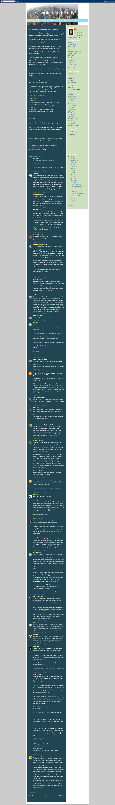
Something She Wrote (73, 125)
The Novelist (36, 479)
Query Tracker (71, 46)
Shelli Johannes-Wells (73, 94)
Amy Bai (70, 91)
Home (46, 796)
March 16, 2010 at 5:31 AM (39, 477)
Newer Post (31, 796)
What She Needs (72, 134)
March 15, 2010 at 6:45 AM (39, 369)
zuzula (34, 622)
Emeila (34, 646)
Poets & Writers (72, 64)
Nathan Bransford (72, 66)
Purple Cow (36, 294)
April (72, 177)
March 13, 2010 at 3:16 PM (39, 232)
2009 (71, 203)
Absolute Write (71, 67)
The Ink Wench (72, 96)
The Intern (70, 42)
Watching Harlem (72, 131)
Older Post (61, 796)
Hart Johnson (36, 440)
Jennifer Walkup (37, 397)
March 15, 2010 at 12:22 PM (39, 395)
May (72, 174)
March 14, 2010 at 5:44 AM (39, 242)
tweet (60, 32)
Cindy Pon (70, 100)
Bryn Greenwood (72, 105)
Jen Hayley (71, 78)
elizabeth (35, 674)
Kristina (35, 371)
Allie (34, 634)
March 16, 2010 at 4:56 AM (39, 438)
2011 (71, 156)
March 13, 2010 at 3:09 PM (39, 192)
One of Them (36, 754)
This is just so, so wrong (77, 193)
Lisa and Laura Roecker (74, 89)
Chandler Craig (71, 104)
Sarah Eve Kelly (72, 84)
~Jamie (34, 407)
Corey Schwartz (72, 82)
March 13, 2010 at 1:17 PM (39, 163)
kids (38, 150)
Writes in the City (58, 12)
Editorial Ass (71, 49)
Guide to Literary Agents (74, 53)
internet (34, 150)
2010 (71, 158)
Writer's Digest (71, 58)
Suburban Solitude (72, 132)
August (73, 168)
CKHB (34, 494)
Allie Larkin (71, 107)
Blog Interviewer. (37, 335)
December (74, 160)
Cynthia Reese (36, 596)
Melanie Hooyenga (38, 359)
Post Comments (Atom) (41, 799)
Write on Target (72, 122)
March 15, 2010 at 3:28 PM (39, 405)
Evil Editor (70, 62)
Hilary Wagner (71, 76)
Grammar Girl (71, 55)
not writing (41, 150)
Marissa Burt (71, 87)
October (73, 164)
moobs (34, 100)
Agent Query (71, 60)
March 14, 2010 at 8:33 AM (39, 277)
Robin (34, 173)
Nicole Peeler (71, 109)
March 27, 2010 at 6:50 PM (39, 790)
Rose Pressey (71, 113)
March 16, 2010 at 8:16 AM (39, 517)
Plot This (70, 75)
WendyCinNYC (36, 518)
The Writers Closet (72, 118)
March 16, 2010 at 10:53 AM (39, 594)
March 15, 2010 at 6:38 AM (39, 320)
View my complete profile (74, 37)
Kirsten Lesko (36, 194)
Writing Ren (71, 93)
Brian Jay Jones (72, 114)
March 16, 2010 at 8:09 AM (39, 492)
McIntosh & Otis (72, 44)
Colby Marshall (71, 123)
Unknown (35, 552)
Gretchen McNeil (72, 116)
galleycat (70, 48)
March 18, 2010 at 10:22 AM (39, 746)
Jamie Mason (71, 111)
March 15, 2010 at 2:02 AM (39, 293)
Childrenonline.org (40, 41)
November (74, 162)
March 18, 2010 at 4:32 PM (39, 753)
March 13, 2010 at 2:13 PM (39, 171)
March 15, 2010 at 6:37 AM (39, 314)
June (72, 172)
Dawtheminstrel (72, 98)
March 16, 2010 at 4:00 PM (39, 644)
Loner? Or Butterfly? (76, 195)
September (74, 166)
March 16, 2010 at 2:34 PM (39, 620)
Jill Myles (70, 80)
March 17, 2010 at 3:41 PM (39, 672)
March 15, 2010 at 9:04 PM (39, 421)
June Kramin (36, 234)
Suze (34, 423)
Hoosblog (70, 73)
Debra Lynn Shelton (38, 244)
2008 (71, 205)
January (73, 200)
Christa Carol (71, 102)
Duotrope (70, 57)
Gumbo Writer (71, 120)
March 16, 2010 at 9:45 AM (39, 550)
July (72, 170)
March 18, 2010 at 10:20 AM (39, 738)
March (73, 179)
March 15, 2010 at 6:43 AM (39, 357)
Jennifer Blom (71, 85)
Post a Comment (33, 792)
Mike (34, 322)
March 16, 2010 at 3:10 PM (39, 632)
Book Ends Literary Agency (74, 51)
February (73, 198)
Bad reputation (74, 180)
